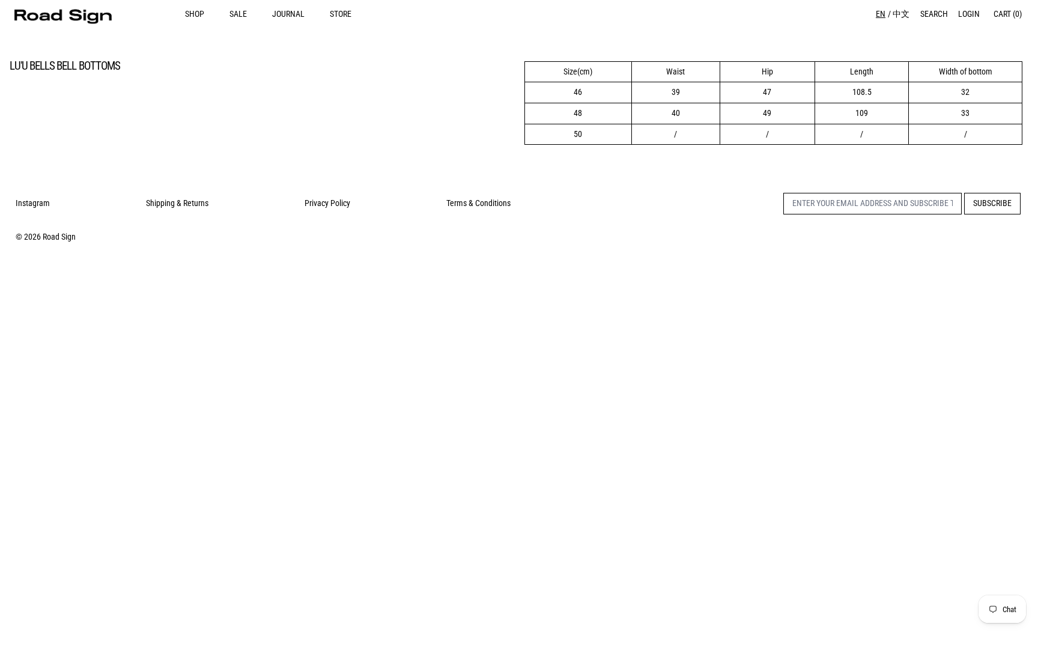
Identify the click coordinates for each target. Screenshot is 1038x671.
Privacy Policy (327, 203)
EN (880, 14)
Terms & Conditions (478, 203)
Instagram (33, 203)
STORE (340, 14)
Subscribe (992, 203)
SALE (238, 14)
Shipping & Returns (177, 203)
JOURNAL (288, 14)
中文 (901, 14)
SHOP (194, 14)
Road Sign (59, 236)
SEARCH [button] (934, 14)
